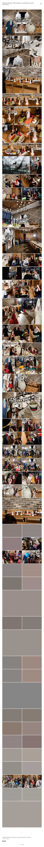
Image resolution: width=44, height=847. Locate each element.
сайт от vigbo (22, 844)
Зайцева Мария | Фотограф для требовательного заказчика (18, 3)
